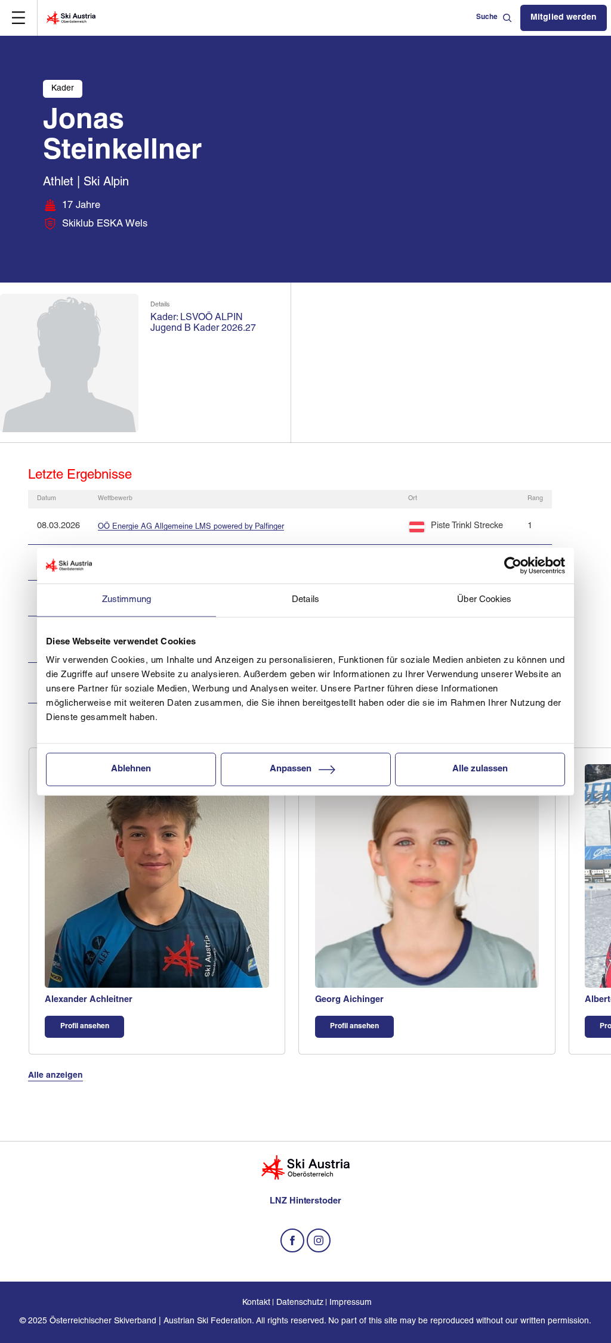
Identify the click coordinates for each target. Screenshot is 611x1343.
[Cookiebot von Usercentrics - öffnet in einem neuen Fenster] (513, 565)
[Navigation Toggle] (18, 18)
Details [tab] (305, 599)
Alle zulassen (480, 769)
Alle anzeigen (55, 1075)
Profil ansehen (84, 1026)
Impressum (350, 1302)
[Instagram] (319, 1240)
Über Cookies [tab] (484, 599)
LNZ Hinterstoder (305, 1201)
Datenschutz (299, 1302)
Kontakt (256, 1302)
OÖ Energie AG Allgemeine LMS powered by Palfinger (191, 527)
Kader (62, 88)
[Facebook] (292, 1240)
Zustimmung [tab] (127, 599)
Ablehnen (131, 769)
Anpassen (290, 769)
